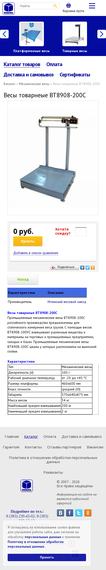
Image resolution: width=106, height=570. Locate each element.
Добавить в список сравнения (35, 253)
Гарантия (11, 446)
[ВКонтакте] (82, 266)
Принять (47, 557)
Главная (12, 436)
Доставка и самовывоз (28, 74)
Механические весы (34, 84)
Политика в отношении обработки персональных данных (53, 459)
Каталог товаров (22, 64)
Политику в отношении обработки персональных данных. (36, 544)
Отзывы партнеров (64, 446)
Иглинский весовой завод (67, 301)
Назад (23, 279)
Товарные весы (74, 51)
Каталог (9, 84)
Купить (28, 241)
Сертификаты (75, 74)
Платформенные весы (31, 51)
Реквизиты (53, 472)
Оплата (54, 64)
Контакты (33, 446)
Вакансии (95, 446)
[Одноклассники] (92, 266)
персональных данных (43, 537)
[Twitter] (87, 266)
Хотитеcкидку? (63, 231)
